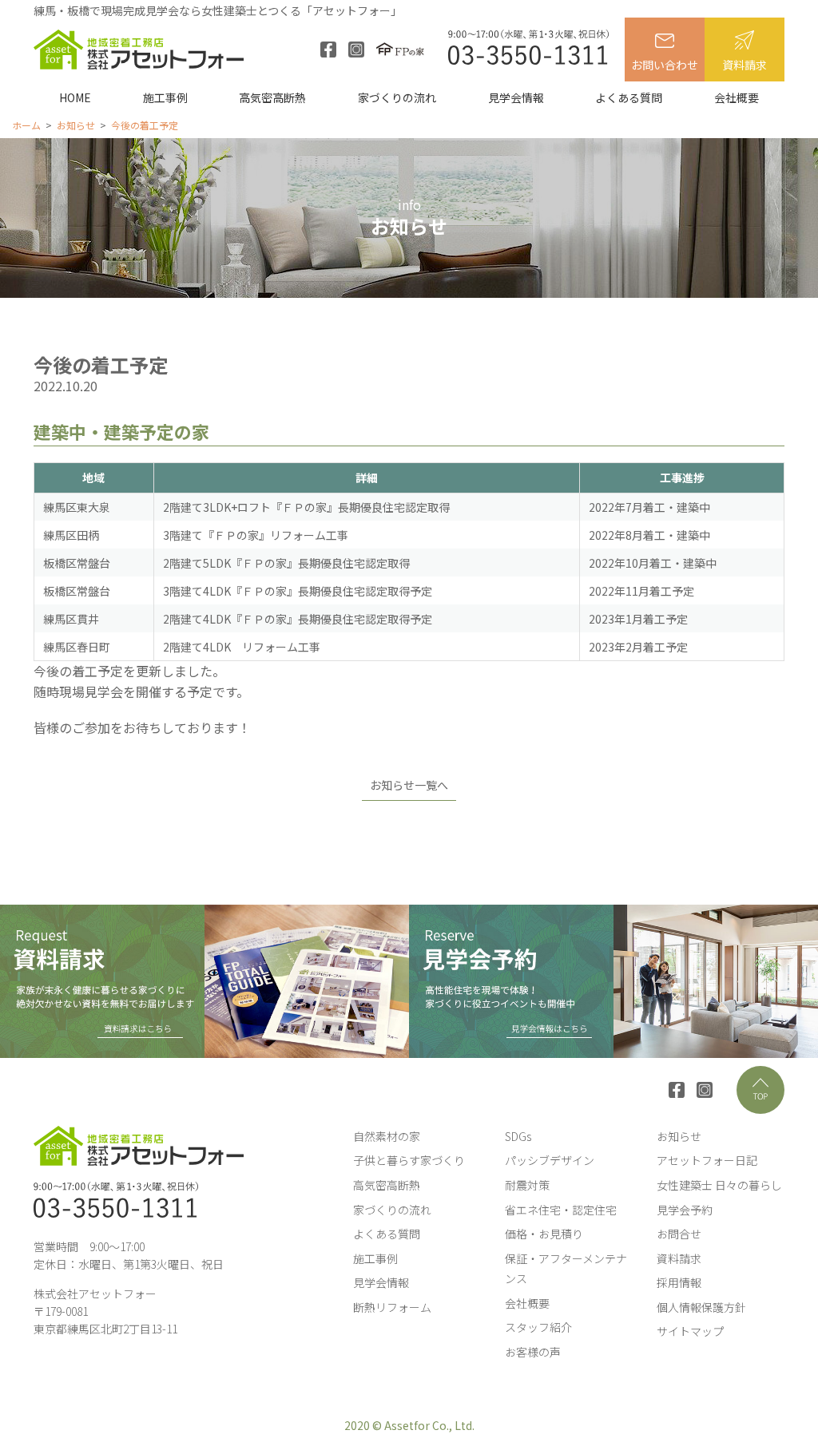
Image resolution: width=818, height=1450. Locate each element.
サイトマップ (690, 1331)
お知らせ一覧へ (409, 785)
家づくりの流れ (397, 97)
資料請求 (744, 65)
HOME (75, 97)
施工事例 (165, 97)
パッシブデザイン (549, 1160)
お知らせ (679, 1136)
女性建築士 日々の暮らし (719, 1185)
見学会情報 (516, 97)
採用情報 (679, 1282)
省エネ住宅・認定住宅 (561, 1210)
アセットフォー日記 (707, 1160)
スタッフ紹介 (538, 1327)
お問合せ (679, 1234)
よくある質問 (628, 97)
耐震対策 (527, 1185)
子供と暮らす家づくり (409, 1160)
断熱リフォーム (392, 1307)
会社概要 (736, 97)
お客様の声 (533, 1352)
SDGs (518, 1136)
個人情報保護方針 (701, 1307)
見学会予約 (685, 1210)
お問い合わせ (664, 65)
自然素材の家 (386, 1136)
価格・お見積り (544, 1234)
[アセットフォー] (139, 49)
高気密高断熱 (272, 97)
